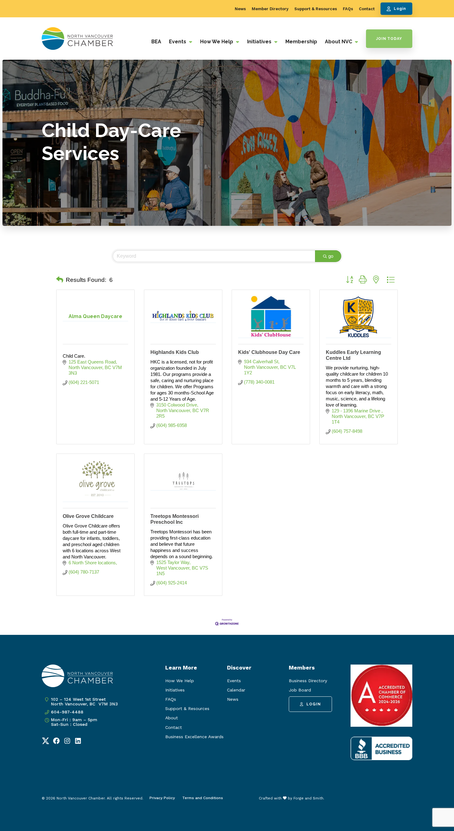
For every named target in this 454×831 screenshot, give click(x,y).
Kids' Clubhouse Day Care (269, 352)
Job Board (300, 689)
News (240, 8)
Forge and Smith (308, 798)
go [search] (330, 256)
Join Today (389, 39)
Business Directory (308, 680)
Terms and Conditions (202, 798)
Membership (301, 42)
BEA (156, 42)
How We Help (217, 42)
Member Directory (270, 8)
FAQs (348, 8)
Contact (367, 8)
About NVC (339, 42)
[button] (59, 280)
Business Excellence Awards (194, 736)
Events (178, 42)
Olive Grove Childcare (88, 516)
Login (400, 8)
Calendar (236, 689)
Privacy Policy (162, 798)
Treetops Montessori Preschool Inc (174, 519)
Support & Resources (315, 8)
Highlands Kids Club (174, 352)
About (171, 717)
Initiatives (260, 42)
